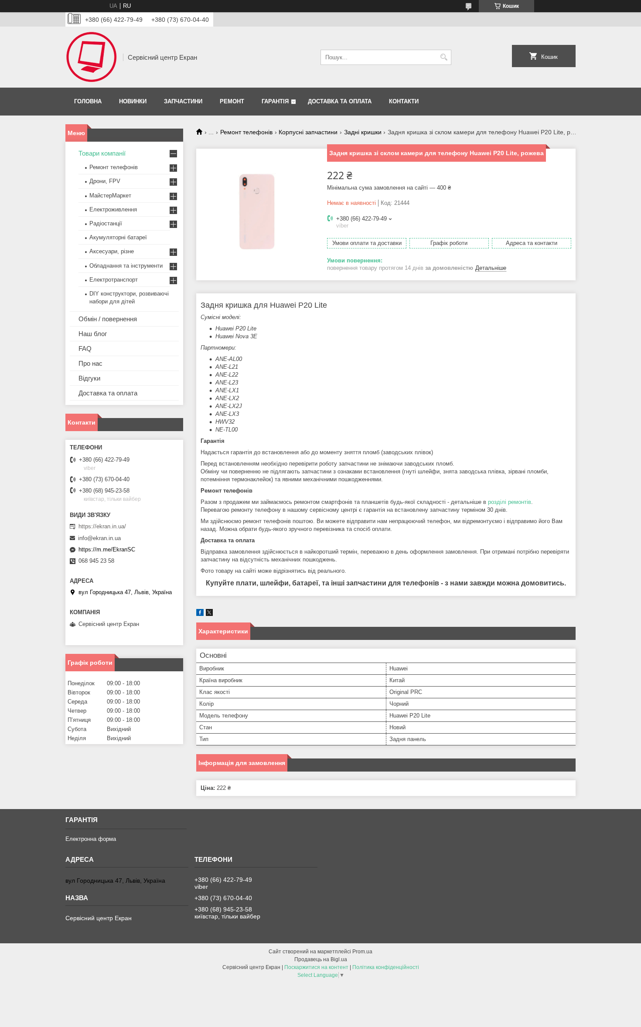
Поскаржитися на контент (316, 967)
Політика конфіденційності (385, 967)
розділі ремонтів (509, 502)
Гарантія (275, 101)
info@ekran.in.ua (99, 538)
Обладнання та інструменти (126, 265)
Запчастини (183, 101)
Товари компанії (102, 153)
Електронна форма (90, 839)
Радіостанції (105, 223)
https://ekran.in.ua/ (102, 526)
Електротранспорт (113, 279)
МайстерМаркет (110, 195)
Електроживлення (113, 209)
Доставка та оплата (340, 101)
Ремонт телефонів (246, 132)
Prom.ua (362, 952)
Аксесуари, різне (111, 251)
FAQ (85, 348)
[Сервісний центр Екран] (91, 57)
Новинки (133, 101)
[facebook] (200, 614)
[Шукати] (443, 57)
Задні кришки (363, 132)
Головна (88, 101)
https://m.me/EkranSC (106, 549)
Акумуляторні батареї (118, 237)
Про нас (90, 363)
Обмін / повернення (107, 319)
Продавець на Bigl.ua (320, 959)
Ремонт (232, 101)
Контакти (404, 101)
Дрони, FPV (104, 181)
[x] (209, 614)
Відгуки (89, 378)
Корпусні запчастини (308, 132)
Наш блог (92, 333)
